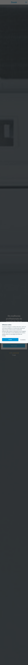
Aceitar (10, 339)
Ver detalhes (23, 339)
